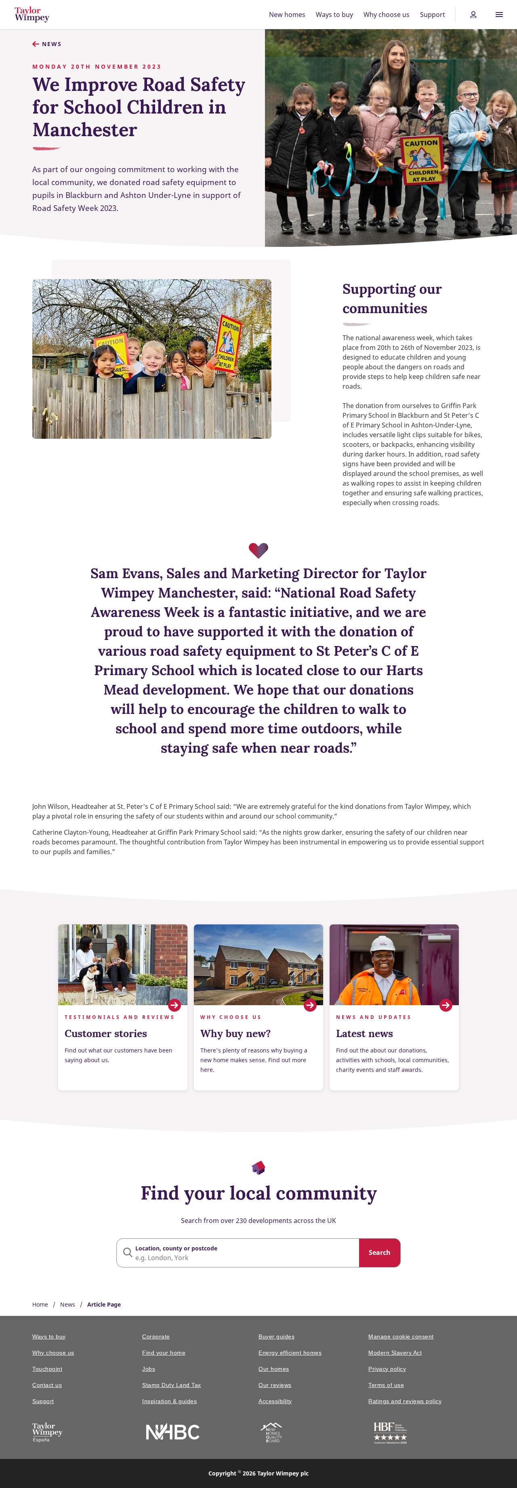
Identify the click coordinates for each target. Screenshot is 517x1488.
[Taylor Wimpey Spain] (47, 1434)
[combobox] (258, 1253)
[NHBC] (173, 1432)
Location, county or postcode (176, 1248)
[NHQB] (271, 1434)
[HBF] (390, 1434)
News (52, 44)
